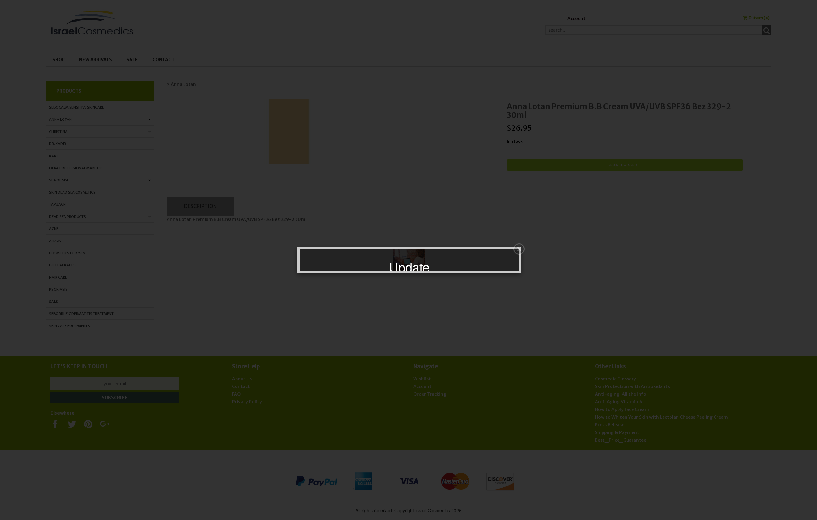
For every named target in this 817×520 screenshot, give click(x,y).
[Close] (519, 249)
